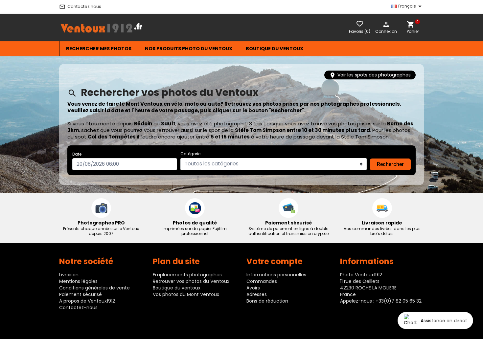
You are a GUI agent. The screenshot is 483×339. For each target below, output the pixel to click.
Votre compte (274, 261)
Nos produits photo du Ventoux (188, 48)
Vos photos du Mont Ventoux (186, 294)
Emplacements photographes (187, 274)
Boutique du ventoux (274, 48)
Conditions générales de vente (94, 288)
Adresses (256, 294)
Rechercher (390, 164)
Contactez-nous (78, 307)
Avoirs (253, 288)
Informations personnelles (276, 274)
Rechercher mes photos (98, 48)
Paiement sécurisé (80, 294)
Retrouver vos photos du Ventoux (191, 281)
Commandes (261, 281)
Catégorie (190, 154)
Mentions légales (78, 281)
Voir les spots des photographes (370, 75)
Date (76, 154)
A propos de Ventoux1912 (87, 301)
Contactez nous (80, 6)
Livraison (69, 274)
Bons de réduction (267, 301)
